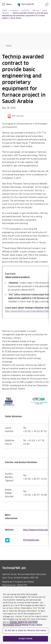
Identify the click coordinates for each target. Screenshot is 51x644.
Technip (36, 10)
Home (4, 10)
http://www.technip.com (35, 530)
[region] (25, 615)
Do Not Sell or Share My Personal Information (25, 631)
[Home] (25, 4)
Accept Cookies (25, 639)
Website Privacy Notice (31, 625)
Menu (4, 4)
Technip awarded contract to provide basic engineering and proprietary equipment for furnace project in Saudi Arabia (25, 15)
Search (47, 4)
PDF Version (18, 116)
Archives (25, 10)
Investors (14, 10)
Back (9, 46)
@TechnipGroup (31, 540)
